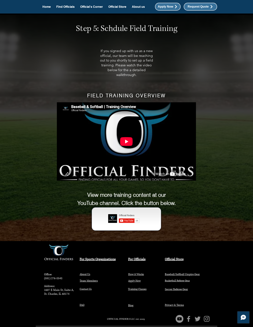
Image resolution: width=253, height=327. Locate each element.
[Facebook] (188, 319)
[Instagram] (207, 319)
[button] (200, 7)
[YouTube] (179, 319)
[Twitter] (198, 319)
